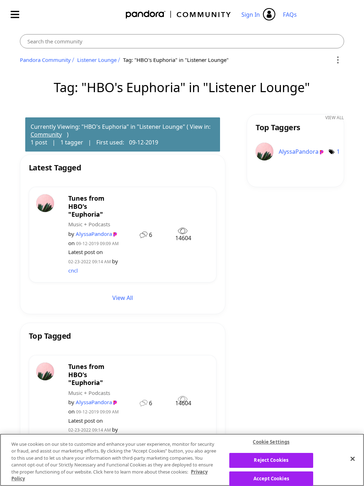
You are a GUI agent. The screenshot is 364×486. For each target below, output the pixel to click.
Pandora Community (178, 14)
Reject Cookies (271, 460)
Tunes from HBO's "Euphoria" (86, 206)
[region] (182, 460)
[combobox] (182, 41)
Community (46, 134)
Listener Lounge (97, 59)
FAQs (290, 15)
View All (122, 298)
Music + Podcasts (89, 224)
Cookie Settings (271, 442)
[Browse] (18, 14)
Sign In (250, 15)
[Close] (352, 459)
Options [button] (337, 60)
